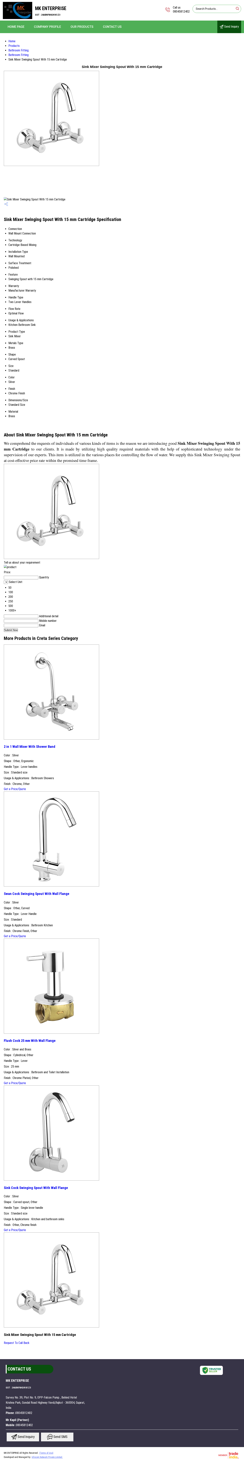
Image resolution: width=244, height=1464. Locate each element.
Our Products (82, 27)
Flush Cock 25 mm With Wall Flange (29, 1041)
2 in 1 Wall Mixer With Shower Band (29, 747)
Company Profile (47, 27)
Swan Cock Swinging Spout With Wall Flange (36, 894)
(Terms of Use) (46, 1453)
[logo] (17, 18)
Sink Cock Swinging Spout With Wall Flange (36, 1188)
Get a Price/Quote (15, 789)
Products (14, 46)
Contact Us (112, 27)
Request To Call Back (16, 1343)
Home (11, 41)
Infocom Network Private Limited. (47, 1457)
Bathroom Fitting (18, 50)
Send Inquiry (231, 26)
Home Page (16, 27)
